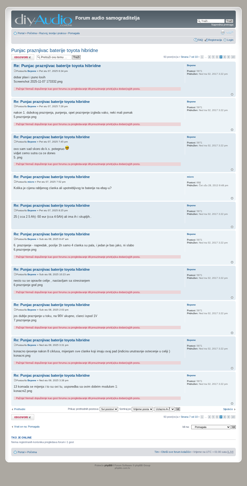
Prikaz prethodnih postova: (84, 408)
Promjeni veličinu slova (229, 32)
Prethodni (19, 409)
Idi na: (185, 426)
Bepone (31, 71)
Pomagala (74, 33)
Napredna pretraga (222, 24)
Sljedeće (228, 409)
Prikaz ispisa (222, 32)
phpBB (108, 465)
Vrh (232, 94)
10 (233, 57)
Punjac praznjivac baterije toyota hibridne (54, 50)
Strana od (189, 56)
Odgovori (16, 55)
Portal (21, 33)
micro (30, 181)
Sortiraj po (125, 408)
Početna (32, 33)
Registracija (215, 39)
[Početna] (43, 19)
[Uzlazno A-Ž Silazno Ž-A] (167, 408)
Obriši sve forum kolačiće (176, 451)
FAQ (200, 39)
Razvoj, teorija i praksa (52, 33)
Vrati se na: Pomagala (26, 426)
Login (230, 39)
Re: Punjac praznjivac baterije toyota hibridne (57, 65)
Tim (156, 451)
